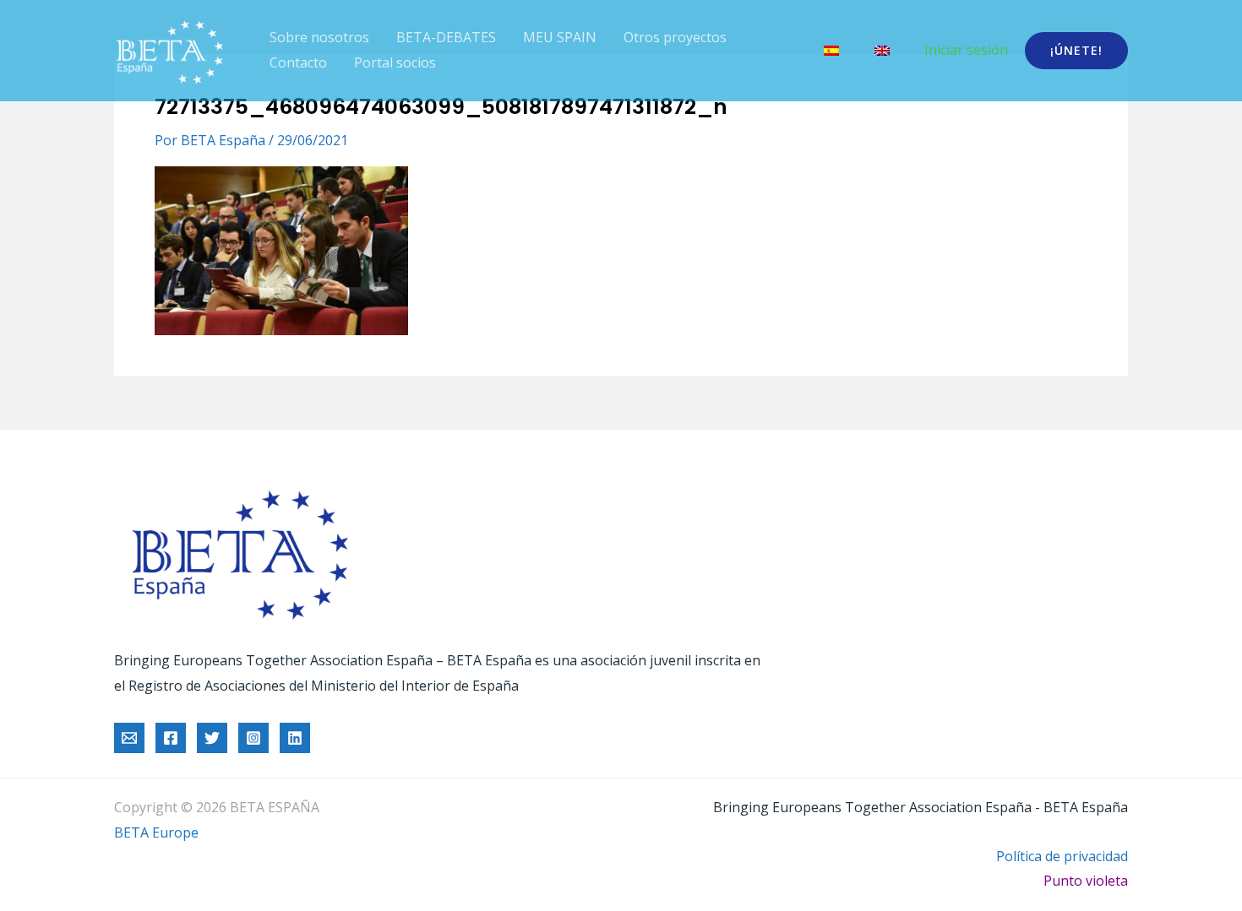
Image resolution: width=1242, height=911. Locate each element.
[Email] (129, 738)
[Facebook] (170, 738)
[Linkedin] (295, 738)
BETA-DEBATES (446, 37)
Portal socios (395, 62)
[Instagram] (253, 738)
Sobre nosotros (319, 37)
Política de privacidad (1062, 856)
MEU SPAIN (559, 37)
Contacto (298, 62)
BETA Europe (156, 832)
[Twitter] (212, 738)
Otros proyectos (675, 37)
